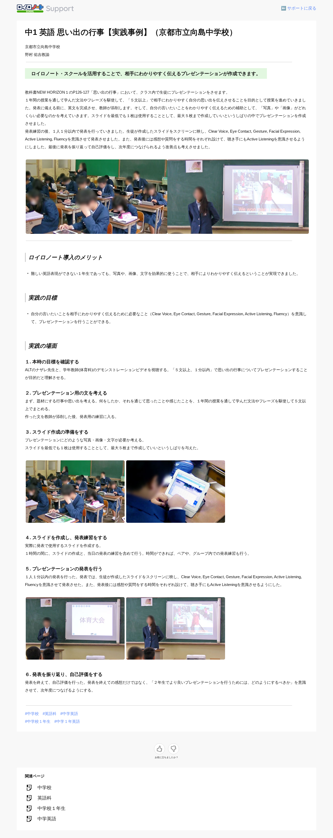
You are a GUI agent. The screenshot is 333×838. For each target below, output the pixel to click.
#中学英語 (69, 713)
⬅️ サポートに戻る (298, 8)
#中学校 (32, 713)
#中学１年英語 (67, 721)
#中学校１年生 (37, 721)
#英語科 (49, 713)
